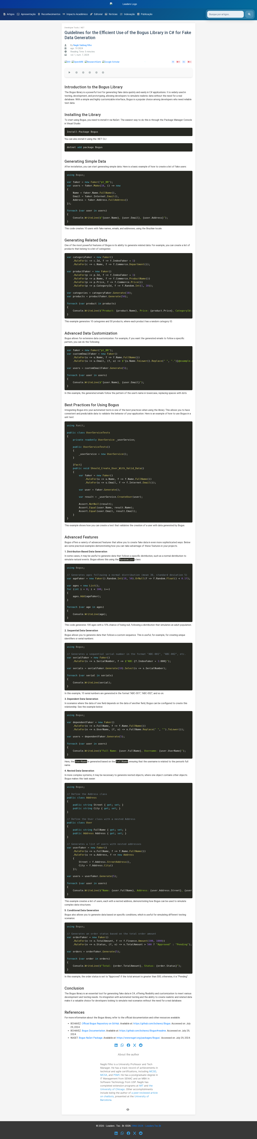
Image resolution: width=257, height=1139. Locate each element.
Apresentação (28, 14)
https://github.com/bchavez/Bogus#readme (142, 1030)
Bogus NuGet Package (90, 1037)
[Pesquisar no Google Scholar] (145, 62)
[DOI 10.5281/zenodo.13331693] (67, 62)
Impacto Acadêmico (77, 14)
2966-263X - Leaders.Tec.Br (146, 1125)
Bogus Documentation (93, 1030)
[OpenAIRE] (77, 62)
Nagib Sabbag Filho (82, 45)
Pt (173, 62)
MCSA (103, 1074)
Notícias (113, 14)
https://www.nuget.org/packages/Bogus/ (138, 1037)
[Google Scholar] (111, 62)
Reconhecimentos (50, 14)
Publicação (146, 14)
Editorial (98, 14)
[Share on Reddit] (140, 1045)
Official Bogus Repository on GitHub (100, 1023)
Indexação (129, 14)
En (184, 62)
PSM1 (116, 1074)
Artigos (10, 14)
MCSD (152, 1071)
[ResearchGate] (93, 62)
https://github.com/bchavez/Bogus (151, 1023)
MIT (141, 1085)
